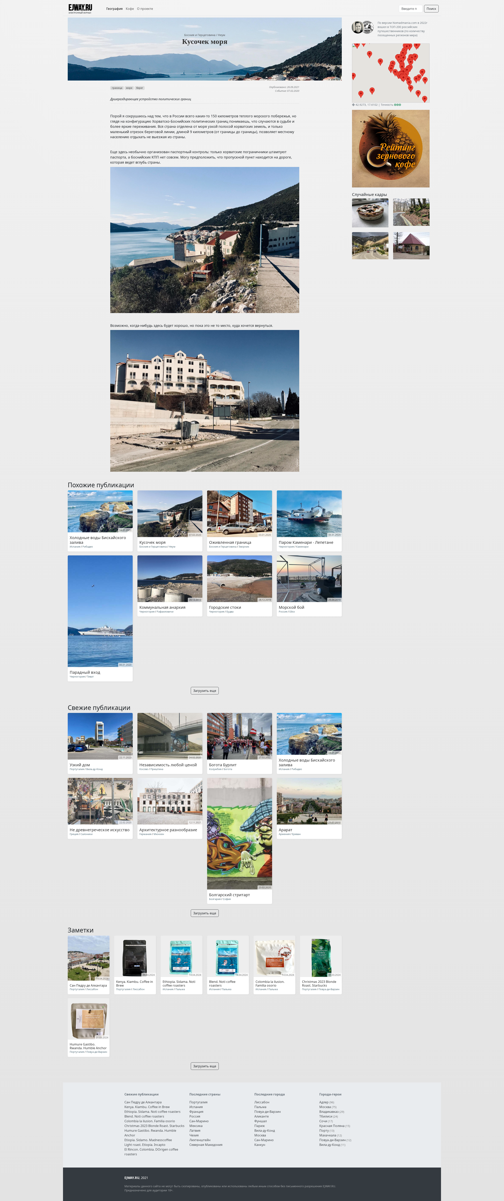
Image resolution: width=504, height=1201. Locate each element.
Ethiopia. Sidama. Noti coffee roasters (152, 1111)
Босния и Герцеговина (200, 35)
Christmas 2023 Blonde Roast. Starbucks (154, 1126)
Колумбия (215, 769)
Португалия (77, 769)
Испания (75, 546)
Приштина (156, 769)
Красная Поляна (332, 1126)
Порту (324, 1130)
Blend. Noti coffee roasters (144, 1116)
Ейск (292, 611)
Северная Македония (205, 1145)
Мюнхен (159, 834)
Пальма (180, 989)
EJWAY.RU (80, 8)
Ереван (296, 834)
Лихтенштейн (199, 1140)
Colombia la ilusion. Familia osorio (149, 1121)
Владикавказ (329, 1111)
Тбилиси (325, 1116)
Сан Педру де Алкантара (143, 1102)
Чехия (194, 1135)
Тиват (90, 676)
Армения (284, 834)
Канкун (259, 1145)
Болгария (215, 899)
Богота (228, 769)
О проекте (145, 8)
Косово (143, 769)
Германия (145, 834)
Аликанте (261, 1116)
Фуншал (260, 1121)
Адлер (324, 1102)
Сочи (323, 1121)
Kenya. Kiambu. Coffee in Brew (147, 1107)
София (227, 899)
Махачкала (327, 1135)
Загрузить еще (204, 691)
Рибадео (87, 546)
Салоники (87, 834)
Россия (283, 611)
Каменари (302, 546)
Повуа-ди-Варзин (329, 989)
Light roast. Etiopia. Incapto (144, 1145)
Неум (221, 35)
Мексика (196, 1126)
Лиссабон (92, 989)
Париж (259, 1126)
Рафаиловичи (165, 611)
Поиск (431, 8)
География (114, 8)
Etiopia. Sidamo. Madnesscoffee (148, 1140)
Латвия (194, 1130)
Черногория (286, 546)
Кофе (130, 8)
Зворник (244, 546)
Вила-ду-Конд (94, 769)
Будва (229, 611)
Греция (74, 834)
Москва (260, 1135)
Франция (196, 1111)
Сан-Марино (199, 1121)
